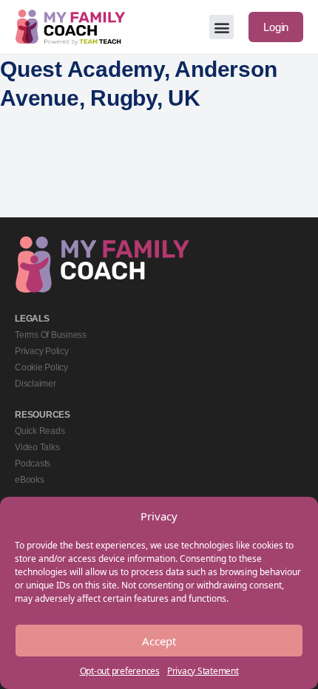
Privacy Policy (42, 351)
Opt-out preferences (120, 671)
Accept (159, 641)
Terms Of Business (51, 335)
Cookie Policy (41, 367)
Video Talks (37, 447)
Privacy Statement (203, 671)
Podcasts (32, 463)
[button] (221, 27)
